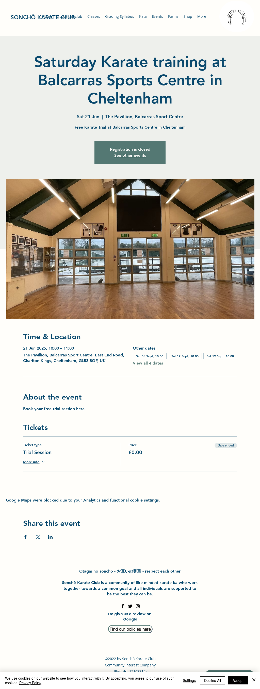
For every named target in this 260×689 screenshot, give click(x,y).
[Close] (254, 680)
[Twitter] (130, 606)
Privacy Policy (30, 682)
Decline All (212, 680)
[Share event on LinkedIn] (50, 537)
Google (130, 619)
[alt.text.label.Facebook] (122, 606)
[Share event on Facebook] (25, 537)
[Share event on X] (38, 537)
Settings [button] (189, 680)
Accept (238, 680)
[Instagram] (137, 606)
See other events (130, 155)
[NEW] (236, 16)
